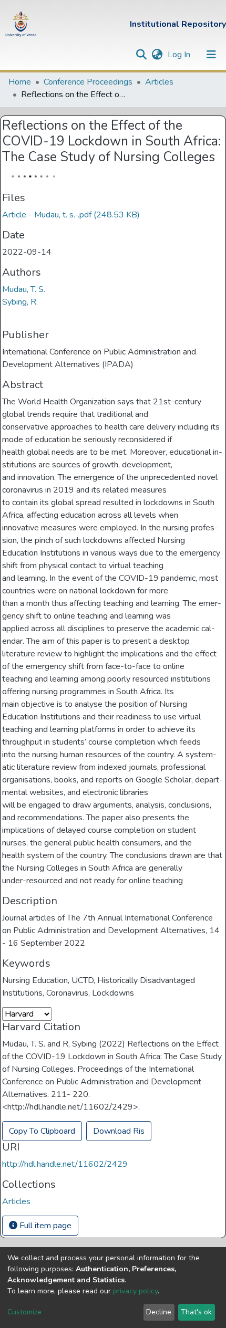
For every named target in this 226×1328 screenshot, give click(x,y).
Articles (159, 82)
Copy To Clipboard (42, 1131)
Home (19, 82)
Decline (158, 1312)
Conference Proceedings (88, 82)
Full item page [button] (44, 1225)
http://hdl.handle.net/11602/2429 (65, 1164)
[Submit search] (141, 54)
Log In (180, 54)
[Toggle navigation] (211, 54)
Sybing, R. (20, 302)
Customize (24, 1312)
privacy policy (135, 1291)
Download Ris (119, 1131)
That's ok (196, 1312)
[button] (157, 54)
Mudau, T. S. (23, 289)
